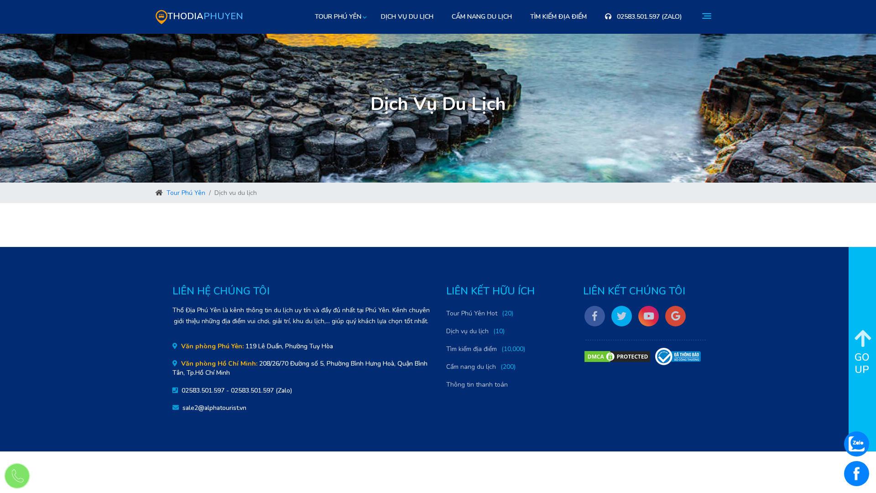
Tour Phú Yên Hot (471, 313)
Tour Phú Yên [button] (338, 16)
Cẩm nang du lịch (482, 16)
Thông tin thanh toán (477, 384)
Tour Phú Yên (186, 193)
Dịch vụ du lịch (407, 16)
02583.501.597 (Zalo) (648, 16)
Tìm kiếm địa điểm (558, 16)
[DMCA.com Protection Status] (617, 356)
